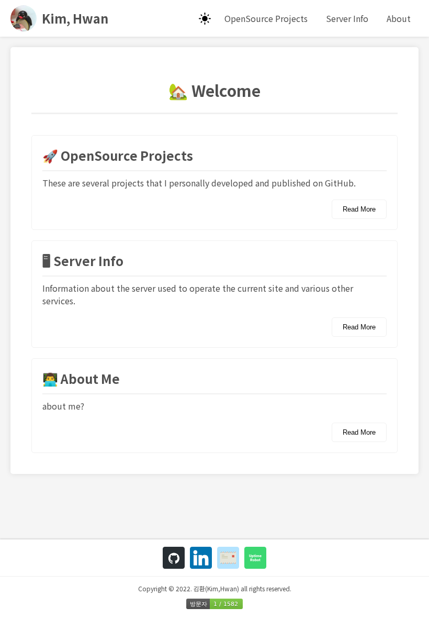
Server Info (347, 18)
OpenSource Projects (266, 18)
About (399, 18)
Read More (359, 209)
